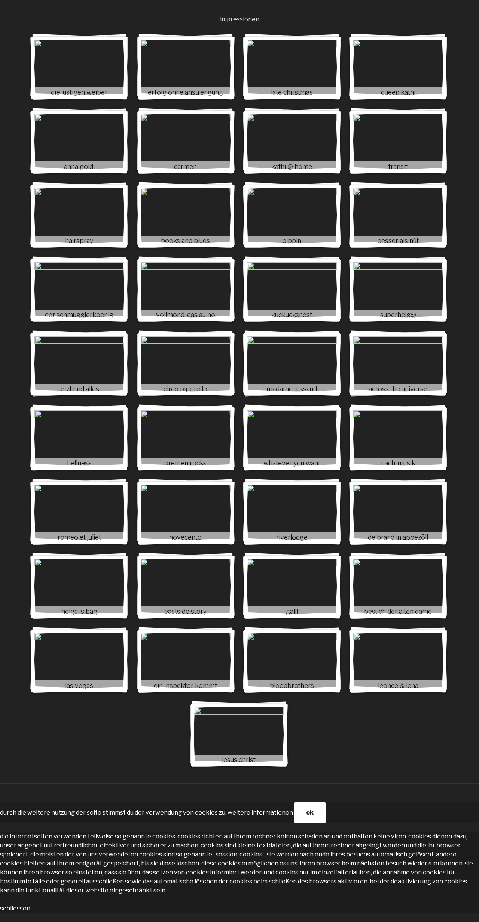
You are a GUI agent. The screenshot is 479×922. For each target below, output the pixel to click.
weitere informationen (260, 812)
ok (310, 812)
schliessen (15, 908)
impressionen (239, 19)
